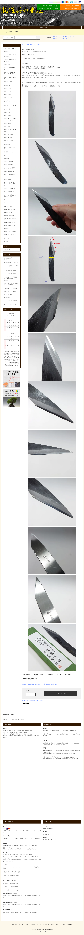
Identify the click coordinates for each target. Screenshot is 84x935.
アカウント (17, 27)
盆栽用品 (65, 37)
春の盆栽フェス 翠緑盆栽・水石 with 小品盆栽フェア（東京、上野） (11, 279)
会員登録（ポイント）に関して (11, 266)
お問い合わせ (43, 27)
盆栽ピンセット (57, 39)
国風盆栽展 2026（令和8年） (11, 262)
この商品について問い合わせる (42, 684)
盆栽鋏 (60, 37)
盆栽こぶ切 (64, 39)
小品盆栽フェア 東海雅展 (10, 301)
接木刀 (38, 44)
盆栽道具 (55, 37)
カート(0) (69, 27)
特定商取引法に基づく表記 (36, 700)
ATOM (70, 924)
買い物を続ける (55, 684)
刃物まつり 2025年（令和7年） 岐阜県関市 (11, 284)
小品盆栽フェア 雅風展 (10, 270)
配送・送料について (27, 924)
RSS (67, 924)
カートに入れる (62, 693)
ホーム (23, 44)
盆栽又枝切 (71, 37)
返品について (25, 700)
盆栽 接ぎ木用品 (31, 44)
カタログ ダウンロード (10, 304)
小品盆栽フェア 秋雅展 (10, 291)
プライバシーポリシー (59, 924)
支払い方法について (16, 924)
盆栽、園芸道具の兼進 (14, 15)
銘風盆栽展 (7, 297)
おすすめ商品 (8, 32)
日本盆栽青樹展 (8, 294)
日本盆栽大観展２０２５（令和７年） (11, 258)
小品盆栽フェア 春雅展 (10, 273)
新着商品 (17, 32)
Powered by (33, 932)
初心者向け (7, 249)
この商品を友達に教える (28, 684)
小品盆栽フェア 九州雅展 (10, 288)
